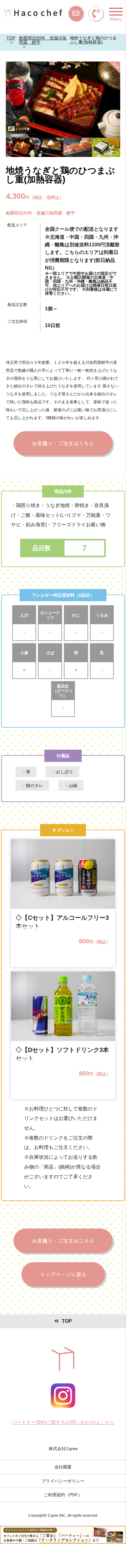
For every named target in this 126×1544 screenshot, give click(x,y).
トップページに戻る (63, 1274)
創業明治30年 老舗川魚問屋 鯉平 (43, 40)
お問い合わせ (76, 13)
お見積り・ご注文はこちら (63, 443)
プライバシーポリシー (63, 1481)
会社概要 (63, 1466)
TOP (10, 38)
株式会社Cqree (63, 1448)
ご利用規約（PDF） (63, 1494)
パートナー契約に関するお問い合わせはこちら (63, 1422)
